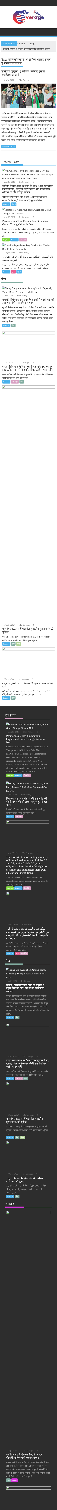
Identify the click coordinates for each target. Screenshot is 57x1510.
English (6, 240)
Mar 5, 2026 (13, 924)
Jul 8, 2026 (8, 296)
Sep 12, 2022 (13, 1450)
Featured (5, 147)
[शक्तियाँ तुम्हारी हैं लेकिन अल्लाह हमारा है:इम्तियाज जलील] (28, 96)
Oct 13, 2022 (9, 679)
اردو (13, 272)
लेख (13, 325)
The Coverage (24, 80)
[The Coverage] (4, 32)
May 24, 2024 (9, 625)
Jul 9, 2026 (12, 795)
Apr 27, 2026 (13, 853)
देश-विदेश (23, 240)
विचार (18, 644)
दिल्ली (13, 147)
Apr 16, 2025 (9, 363)
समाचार (14, 1480)
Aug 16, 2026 (9, 182)
